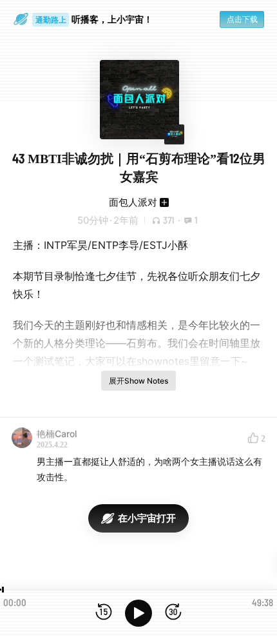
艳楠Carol (57, 433)
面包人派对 (133, 202)
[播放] (138, 613)
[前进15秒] (173, 612)
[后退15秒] (104, 612)
